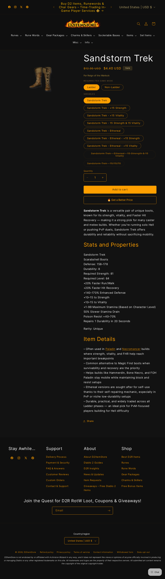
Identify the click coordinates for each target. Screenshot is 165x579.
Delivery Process (56, 456)
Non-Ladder (112, 87)
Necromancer (131, 349)
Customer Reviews (57, 474)
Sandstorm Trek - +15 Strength (106, 108)
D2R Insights (91, 468)
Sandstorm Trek (97, 100)
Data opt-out (143, 552)
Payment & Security (57, 462)
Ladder (91, 87)
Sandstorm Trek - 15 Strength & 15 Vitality (113, 123)
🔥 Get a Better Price (120, 199)
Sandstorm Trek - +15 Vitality (105, 115)
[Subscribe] (109, 511)
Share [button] (90, 421)
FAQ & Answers (55, 468)
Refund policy (46, 552)
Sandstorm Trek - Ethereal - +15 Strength (113, 138)
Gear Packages (130, 474)
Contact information (103, 552)
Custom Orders (55, 480)
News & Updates (94, 474)
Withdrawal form (125, 552)
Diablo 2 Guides (93, 462)
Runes (125, 462)
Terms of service (82, 552)
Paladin (110, 349)
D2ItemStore (30, 552)
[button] (16, 35)
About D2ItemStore (95, 456)
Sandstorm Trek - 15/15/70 (105, 164)
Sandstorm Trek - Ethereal (104, 130)
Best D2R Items (130, 456)
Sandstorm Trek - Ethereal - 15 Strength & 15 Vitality (119, 155)
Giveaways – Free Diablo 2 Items (100, 488)
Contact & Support (57, 486)
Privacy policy (63, 552)
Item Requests (92, 480)
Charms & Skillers (131, 480)
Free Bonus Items (132, 486)
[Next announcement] (111, 7)
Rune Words (128, 468)
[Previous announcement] (53, 7)
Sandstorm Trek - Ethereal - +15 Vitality (112, 145)
